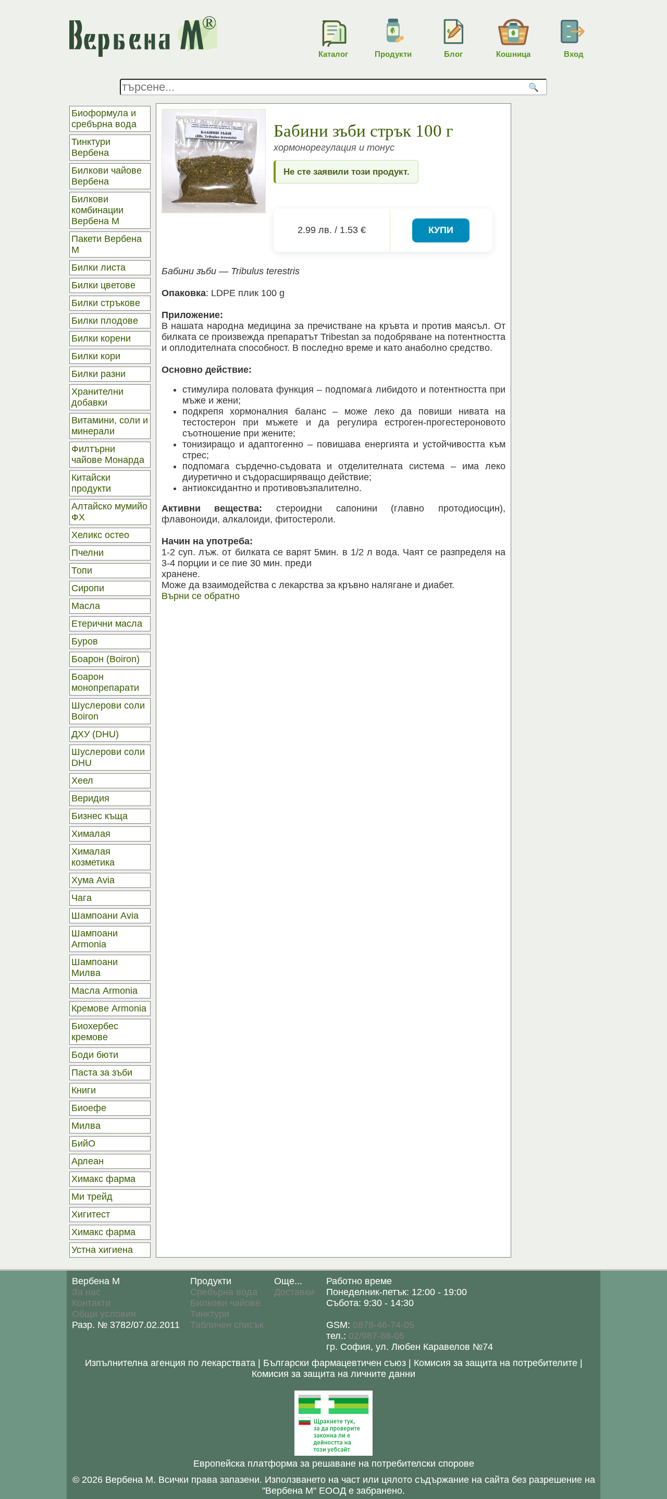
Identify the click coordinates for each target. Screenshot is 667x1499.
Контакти (91, 1303)
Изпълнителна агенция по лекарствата (170, 1363)
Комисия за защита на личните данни (333, 1374)
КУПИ (440, 230)
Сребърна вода (223, 1292)
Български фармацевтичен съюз (334, 1363)
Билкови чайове (225, 1303)
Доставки (294, 1292)
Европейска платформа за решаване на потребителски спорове (333, 1463)
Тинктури (209, 1314)
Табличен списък (227, 1325)
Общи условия (104, 1314)
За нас (86, 1292)
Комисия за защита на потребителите (495, 1363)
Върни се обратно (201, 596)
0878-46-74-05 (383, 1325)
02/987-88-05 (376, 1336)
